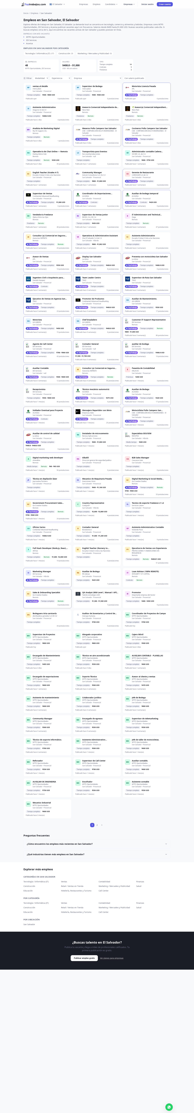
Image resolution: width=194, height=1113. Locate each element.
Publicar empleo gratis (84, 958)
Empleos (96, 4)
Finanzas (140, 881)
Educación (28, 890)
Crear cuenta (165, 4)
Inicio (25, 13)
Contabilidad (104, 881)
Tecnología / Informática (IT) (36, 881)
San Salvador (29, 924)
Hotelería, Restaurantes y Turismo (76, 890)
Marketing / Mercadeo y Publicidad (114, 886)
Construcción (29, 886)
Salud (138, 886)
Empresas (83, 4)
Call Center (104, 890)
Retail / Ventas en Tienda (72, 886)
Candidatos (110, 4)
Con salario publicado (134, 78)
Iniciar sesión (147, 4)
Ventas (64, 881)
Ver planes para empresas (111, 958)
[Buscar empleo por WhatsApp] (169, 1107)
